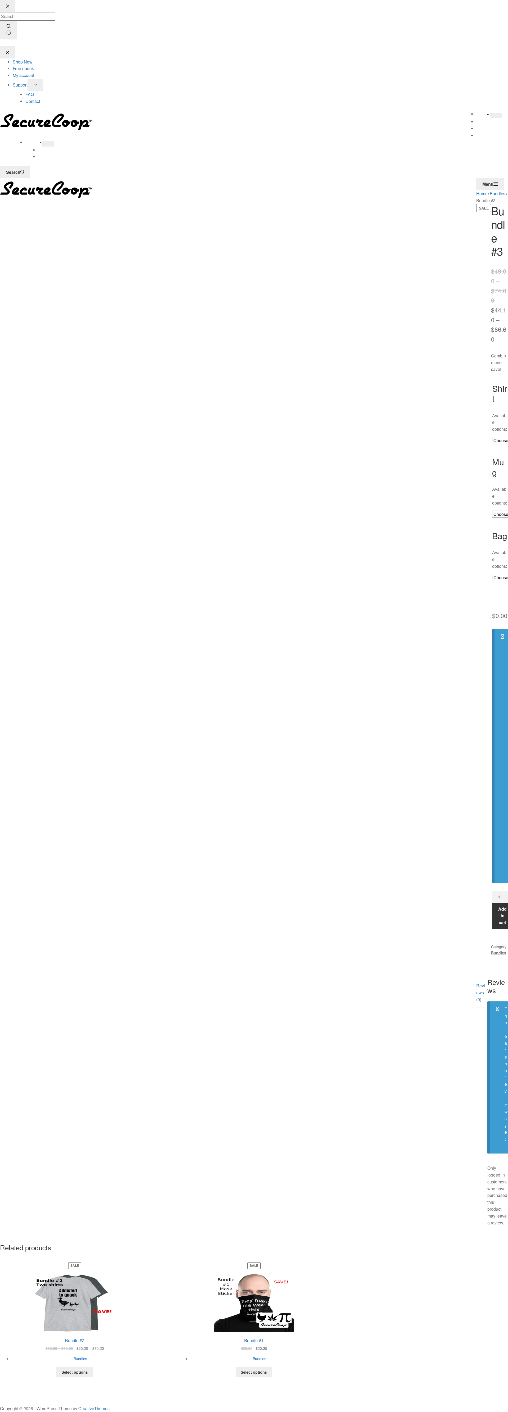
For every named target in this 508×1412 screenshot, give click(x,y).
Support (32, 142)
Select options (75, 1372)
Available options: (499, 422)
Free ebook (486, 128)
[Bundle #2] (75, 1302)
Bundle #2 (74, 1340)
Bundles (498, 952)
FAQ (42, 150)
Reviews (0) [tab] (480, 992)
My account (487, 135)
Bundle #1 (254, 1340)
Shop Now (486, 122)
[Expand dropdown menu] (496, 115)
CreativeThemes (94, 1408)
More (481, 114)
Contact (45, 156)
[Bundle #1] (254, 1302)
